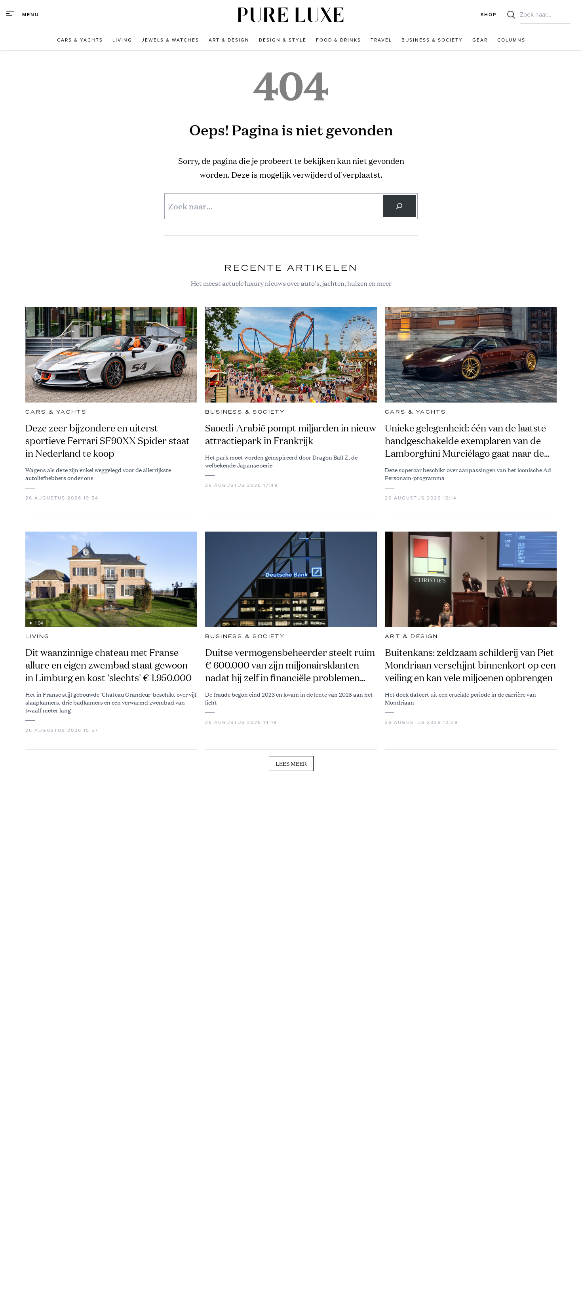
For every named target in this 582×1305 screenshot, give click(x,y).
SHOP (488, 14)
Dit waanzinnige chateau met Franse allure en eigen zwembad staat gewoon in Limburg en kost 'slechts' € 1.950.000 (108, 665)
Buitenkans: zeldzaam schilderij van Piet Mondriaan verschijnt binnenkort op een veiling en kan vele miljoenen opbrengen (470, 665)
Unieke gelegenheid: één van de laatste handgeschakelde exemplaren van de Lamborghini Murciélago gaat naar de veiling (465, 441)
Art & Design (411, 636)
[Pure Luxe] (291, 14)
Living (37, 636)
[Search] (399, 206)
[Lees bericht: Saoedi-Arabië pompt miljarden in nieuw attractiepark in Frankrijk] (291, 355)
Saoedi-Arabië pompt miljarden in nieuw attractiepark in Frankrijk (290, 434)
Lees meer (291, 763)
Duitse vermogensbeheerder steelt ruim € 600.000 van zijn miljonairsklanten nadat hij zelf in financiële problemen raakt (290, 665)
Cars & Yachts (55, 412)
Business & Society (245, 412)
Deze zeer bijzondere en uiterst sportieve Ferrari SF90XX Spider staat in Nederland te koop (107, 441)
